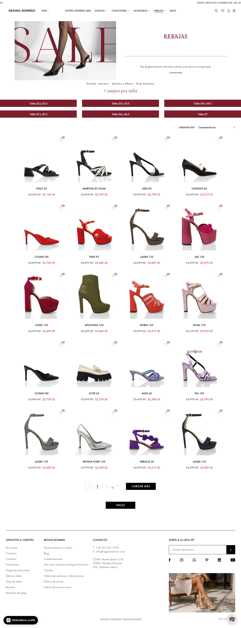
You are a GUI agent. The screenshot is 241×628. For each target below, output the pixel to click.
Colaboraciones (53, 559)
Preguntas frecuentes (18, 570)
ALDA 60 (147, 393)
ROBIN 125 (146, 325)
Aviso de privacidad (132, 619)
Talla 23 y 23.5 (120, 103)
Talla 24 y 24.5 (203, 103)
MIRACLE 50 (147, 461)
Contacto (11, 553)
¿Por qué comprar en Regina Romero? (66, 564)
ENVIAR (230, 549)
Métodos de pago (16, 593)
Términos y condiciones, (111, 619)
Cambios (11, 559)
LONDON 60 (199, 188)
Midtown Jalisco (109, 567)
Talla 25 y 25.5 (38, 114)
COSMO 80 (42, 257)
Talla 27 (202, 114)
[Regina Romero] (22, 10)
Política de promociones (57, 587)
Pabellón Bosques (112, 563)
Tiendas (48, 570)
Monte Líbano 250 (112, 559)
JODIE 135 (41, 325)
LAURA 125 (146, 257)
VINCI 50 (41, 188)
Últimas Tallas (14, 576)
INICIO (120, 505)
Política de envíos (54, 581)
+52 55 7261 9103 (107, 547)
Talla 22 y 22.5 (38, 103)
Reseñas (10, 587)
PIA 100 (199, 393)
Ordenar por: (187, 127)
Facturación (12, 564)
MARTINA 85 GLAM (94, 188)
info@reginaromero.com (110, 551)
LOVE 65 (94, 393)
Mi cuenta (11, 548)
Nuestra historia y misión (58, 548)
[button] (216, 10)
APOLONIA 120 (94, 325)
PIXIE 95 (94, 257)
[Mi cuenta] (228, 10)
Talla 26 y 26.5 (120, 114)
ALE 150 (199, 257)
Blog (46, 553)
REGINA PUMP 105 (94, 461)
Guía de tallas (14, 581)
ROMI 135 (199, 325)
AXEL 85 (147, 188)
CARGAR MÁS (141, 486)
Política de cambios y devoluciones (64, 576)
